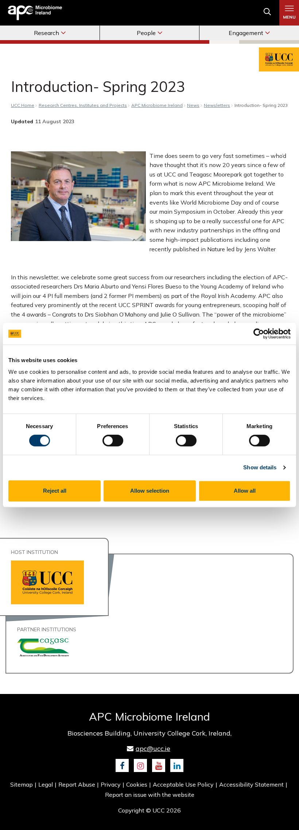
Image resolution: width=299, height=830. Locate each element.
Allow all (245, 491)
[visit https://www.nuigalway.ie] (43, 646)
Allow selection (149, 491)
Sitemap (21, 784)
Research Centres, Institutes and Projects (83, 105)
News (193, 105)
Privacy (111, 784)
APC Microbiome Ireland (157, 105)
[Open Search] (267, 13)
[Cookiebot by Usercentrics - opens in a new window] (259, 333)
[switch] (112, 440)
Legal (45, 784)
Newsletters (217, 105)
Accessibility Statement (251, 784)
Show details (259, 467)
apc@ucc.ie (153, 748)
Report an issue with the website (149, 794)
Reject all (54, 491)
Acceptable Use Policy (183, 784)
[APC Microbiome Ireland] (35, 12)
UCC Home (22, 105)
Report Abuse (76, 784)
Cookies (136, 784)
